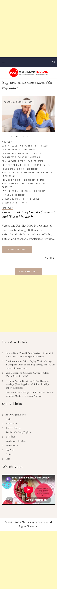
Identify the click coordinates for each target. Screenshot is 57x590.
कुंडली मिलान (10, 437)
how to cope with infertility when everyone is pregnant (28, 174)
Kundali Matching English (18, 432)
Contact (9, 454)
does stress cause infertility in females (25, 164)
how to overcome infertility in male (24, 179)
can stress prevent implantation (21, 157)
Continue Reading (16, 249)
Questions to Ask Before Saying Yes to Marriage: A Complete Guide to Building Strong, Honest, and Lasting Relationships (30, 364)
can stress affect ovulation (18, 149)
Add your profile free (15, 415)
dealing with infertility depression (23, 161)
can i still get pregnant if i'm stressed (25, 145)
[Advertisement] (28, 28)
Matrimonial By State (16, 441)
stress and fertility (14, 194)
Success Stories (12, 428)
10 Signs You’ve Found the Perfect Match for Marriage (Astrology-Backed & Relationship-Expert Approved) (27, 384)
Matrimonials (11, 446)
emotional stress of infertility (20, 168)
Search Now (11, 424)
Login (8, 419)
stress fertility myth (14, 202)
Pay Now (9, 450)
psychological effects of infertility (24, 190)
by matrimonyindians (18, 137)
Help (7, 459)
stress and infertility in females (21, 198)
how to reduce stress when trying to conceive (23, 185)
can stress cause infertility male (21, 153)
